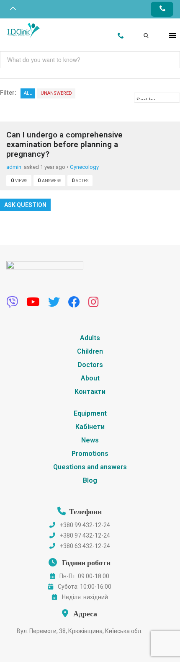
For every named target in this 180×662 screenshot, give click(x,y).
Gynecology (84, 167)
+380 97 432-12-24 (85, 535)
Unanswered (56, 93)
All (28, 93)
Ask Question (25, 205)
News (90, 440)
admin (13, 167)
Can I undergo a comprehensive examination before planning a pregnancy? (64, 144)
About (90, 378)
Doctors (90, 365)
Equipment (90, 413)
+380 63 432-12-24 (85, 546)
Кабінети (90, 427)
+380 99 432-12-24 (85, 525)
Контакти (90, 392)
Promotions (90, 454)
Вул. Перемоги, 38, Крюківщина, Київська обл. (79, 631)
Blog (90, 480)
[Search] (139, 26)
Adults (90, 338)
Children (90, 351)
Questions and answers (90, 467)
